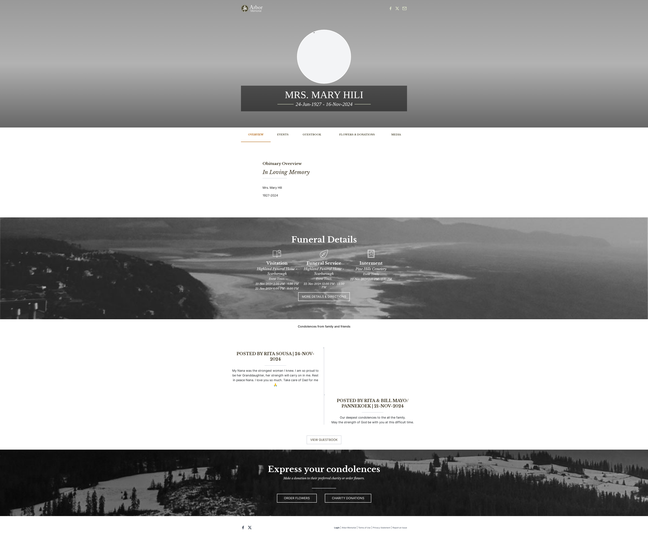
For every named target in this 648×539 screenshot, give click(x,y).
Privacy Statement (381, 527)
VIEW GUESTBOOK (324, 440)
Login (337, 527)
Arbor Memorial (349, 527)
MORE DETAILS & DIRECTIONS (324, 296)
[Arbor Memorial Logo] (252, 8)
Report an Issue (400, 527)
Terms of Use (364, 527)
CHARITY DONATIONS (348, 498)
